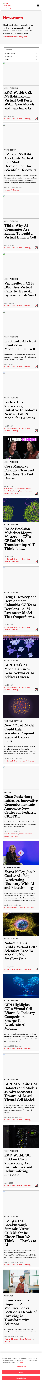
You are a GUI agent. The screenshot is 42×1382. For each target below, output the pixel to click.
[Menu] (38, 6)
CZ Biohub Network (11, 428)
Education (14, 1339)
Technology (27, 119)
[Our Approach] (8, 5)
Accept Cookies (21, 1378)
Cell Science (8, 489)
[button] (21, 53)
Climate (7, 1339)
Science (19, 119)
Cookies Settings (21, 1366)
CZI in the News (9, 119)
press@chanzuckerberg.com (15, 36)
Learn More (19, 1362)
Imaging (28, 489)
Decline (21, 1372)
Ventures (7, 1341)
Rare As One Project (11, 491)
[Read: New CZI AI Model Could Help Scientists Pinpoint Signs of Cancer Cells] (21, 729)
